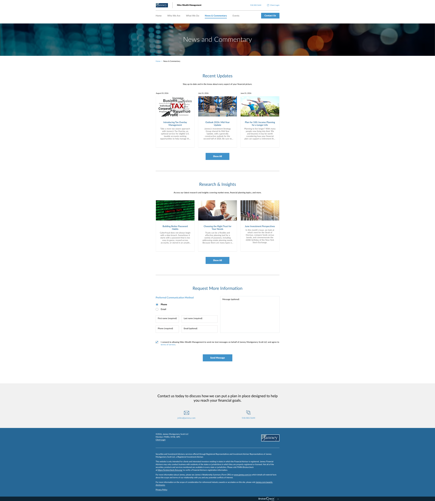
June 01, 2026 (246, 93)
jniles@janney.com (187, 418)
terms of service (168, 345)
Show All (217, 156)
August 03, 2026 (162, 93)
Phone (164, 304)
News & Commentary (216, 16)
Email (163, 309)
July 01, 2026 (203, 93)
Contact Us (270, 16)
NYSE (172, 437)
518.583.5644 (248, 418)
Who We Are (173, 16)
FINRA (167, 437)
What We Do (192, 16)
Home (159, 16)
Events (236, 16)
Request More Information (217, 288)
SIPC (178, 437)
